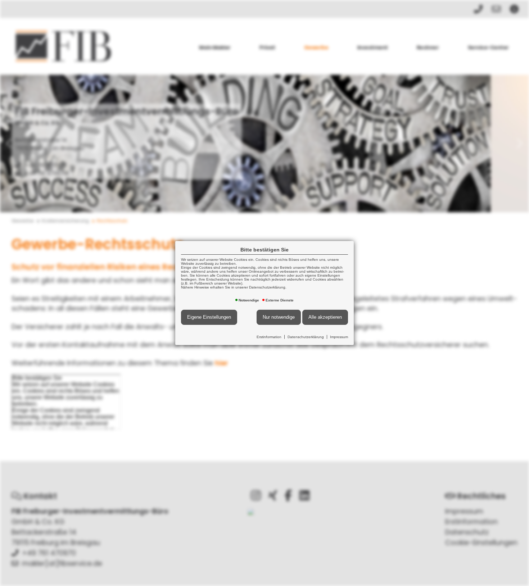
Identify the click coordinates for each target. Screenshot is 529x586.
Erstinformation (269, 337)
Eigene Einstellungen (209, 317)
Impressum (339, 337)
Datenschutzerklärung (306, 337)
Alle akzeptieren (325, 317)
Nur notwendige (279, 317)
